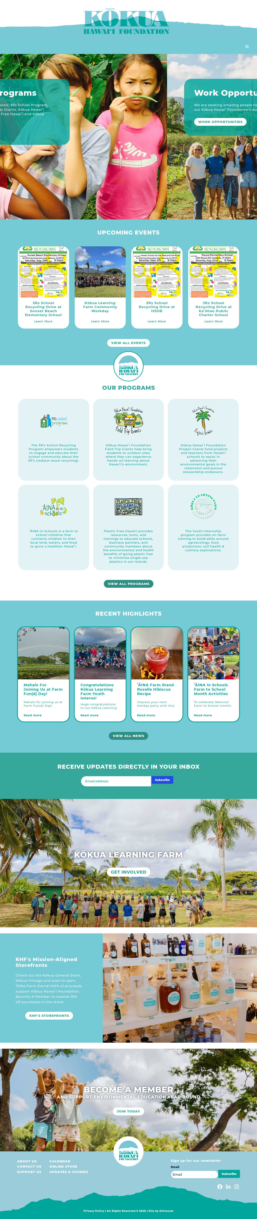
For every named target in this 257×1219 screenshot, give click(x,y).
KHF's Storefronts (49, 1016)
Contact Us (29, 1166)
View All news (128, 736)
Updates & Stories (68, 1172)
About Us (27, 1161)
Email (175, 1167)
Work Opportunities (51, 122)
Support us (29, 1172)
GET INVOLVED (128, 872)
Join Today (128, 1111)
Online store (63, 1166)
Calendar (59, 1161)
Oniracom (166, 1210)
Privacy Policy (94, 1210)
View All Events (128, 343)
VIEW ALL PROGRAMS (128, 584)
